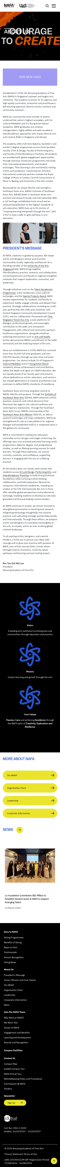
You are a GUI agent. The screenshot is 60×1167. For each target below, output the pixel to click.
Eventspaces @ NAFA (14, 1083)
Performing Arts (43, 472)
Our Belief (12, 775)
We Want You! (11, 1022)
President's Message (14, 975)
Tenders (8, 1088)
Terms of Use (30, 1154)
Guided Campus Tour (14, 1068)
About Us (9, 969)
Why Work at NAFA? (14, 1017)
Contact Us (9, 1058)
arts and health (42, 336)
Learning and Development (17, 1037)
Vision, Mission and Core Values (20, 980)
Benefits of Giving (12, 942)
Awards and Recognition (16, 1042)
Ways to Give (10, 947)
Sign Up (12, 1102)
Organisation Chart (16, 788)
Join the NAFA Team (14, 1012)
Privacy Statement (14, 1154)
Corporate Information (18, 813)
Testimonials (10, 952)
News (6, 1004)
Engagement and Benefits (17, 1032)
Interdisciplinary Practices (16, 475)
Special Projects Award (34, 296)
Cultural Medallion (12, 363)
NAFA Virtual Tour (13, 1073)
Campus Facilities (13, 1050)
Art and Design (27, 472)
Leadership (12, 800)
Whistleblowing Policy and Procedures (23, 1078)
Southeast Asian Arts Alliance (18, 414)
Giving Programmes (14, 937)
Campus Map (10, 1063)
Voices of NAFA (11, 1027)
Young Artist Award (38, 363)
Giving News (10, 962)
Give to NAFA (11, 931)
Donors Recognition (14, 957)
